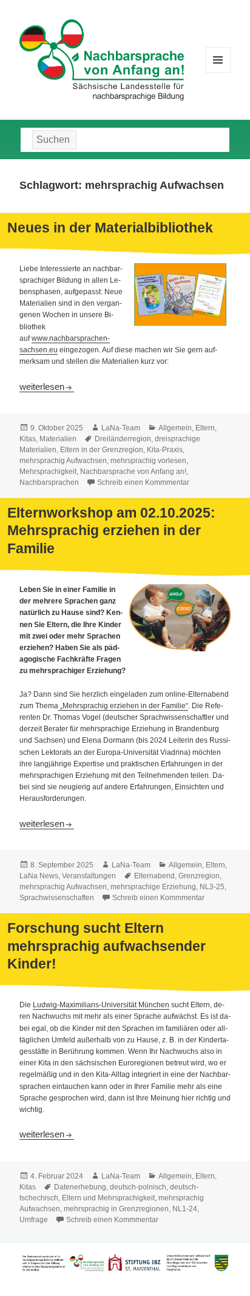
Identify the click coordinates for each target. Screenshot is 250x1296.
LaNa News (38, 876)
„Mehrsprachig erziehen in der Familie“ (123, 706)
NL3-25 (212, 887)
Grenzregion (199, 876)
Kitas (27, 439)
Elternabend (154, 876)
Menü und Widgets (218, 72)
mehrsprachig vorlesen (148, 460)
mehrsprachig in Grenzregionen (116, 1209)
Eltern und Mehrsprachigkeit (108, 1198)
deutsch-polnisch (138, 1187)
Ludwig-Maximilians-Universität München (101, 1005)
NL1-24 (184, 1209)
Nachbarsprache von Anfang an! (133, 471)
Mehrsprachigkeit (47, 471)
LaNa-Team (120, 428)
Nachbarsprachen (49, 482)
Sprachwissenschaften (56, 897)
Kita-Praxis (165, 450)
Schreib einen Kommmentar (143, 482)
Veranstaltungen (89, 876)
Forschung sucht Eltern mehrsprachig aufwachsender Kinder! (106, 946)
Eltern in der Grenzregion (101, 450)
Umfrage (33, 1219)
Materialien (57, 439)
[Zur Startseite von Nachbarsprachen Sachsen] (101, 58)
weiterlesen (46, 386)
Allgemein (175, 428)
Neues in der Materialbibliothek (110, 227)
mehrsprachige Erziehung (153, 887)
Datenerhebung (80, 1187)
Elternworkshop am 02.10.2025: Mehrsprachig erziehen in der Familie (111, 530)
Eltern (205, 428)
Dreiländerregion (123, 439)
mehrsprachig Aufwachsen (63, 460)
